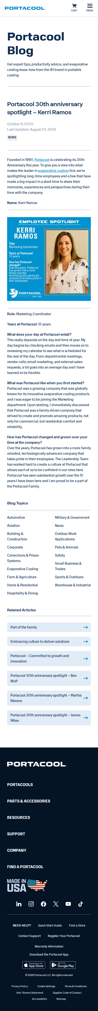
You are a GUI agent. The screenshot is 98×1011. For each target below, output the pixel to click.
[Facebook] (43, 904)
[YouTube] (67, 904)
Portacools (20, 785)
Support (16, 834)
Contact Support (29, 936)
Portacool (41, 160)
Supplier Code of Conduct (67, 993)
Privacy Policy (20, 986)
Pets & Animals (66, 547)
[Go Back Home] (37, 765)
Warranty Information (49, 946)
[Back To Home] (25, 8)
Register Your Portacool (64, 936)
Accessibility (39, 999)
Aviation (13, 526)
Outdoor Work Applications (65, 536)
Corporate (15, 547)
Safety (60, 556)
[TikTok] (80, 904)
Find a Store (77, 925)
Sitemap (61, 999)
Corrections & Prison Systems (23, 558)
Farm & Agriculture (21, 577)
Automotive (16, 518)
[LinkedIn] (18, 904)
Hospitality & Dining (22, 593)
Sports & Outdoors (69, 577)
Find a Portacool (25, 867)
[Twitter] (55, 904)
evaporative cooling (53, 171)
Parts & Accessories (28, 801)
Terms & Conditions (76, 986)
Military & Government (72, 518)
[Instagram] (30, 904)
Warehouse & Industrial (73, 585)
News (59, 526)
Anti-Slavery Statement (29, 993)
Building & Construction (17, 536)
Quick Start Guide (50, 925)
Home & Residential (22, 585)
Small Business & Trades (68, 566)
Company (16, 851)
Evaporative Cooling (22, 569)
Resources (18, 818)
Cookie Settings (46, 986)
